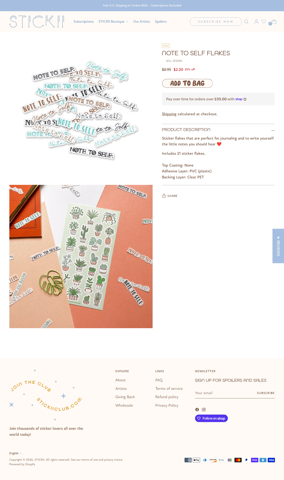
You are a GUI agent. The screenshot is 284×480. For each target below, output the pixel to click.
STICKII (39, 460)
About (120, 380)
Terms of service (169, 388)
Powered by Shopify (22, 464)
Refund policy (166, 397)
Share (172, 196)
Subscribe (266, 393)
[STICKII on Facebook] (197, 409)
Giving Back (125, 397)
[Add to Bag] (187, 83)
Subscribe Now (216, 21)
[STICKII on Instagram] (204, 409)
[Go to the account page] (255, 21)
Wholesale (124, 405)
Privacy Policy (166, 405)
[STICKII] (38, 21)
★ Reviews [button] (278, 246)
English (14, 453)
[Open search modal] (246, 21)
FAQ (159, 380)
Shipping (169, 114)
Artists (121, 388)
